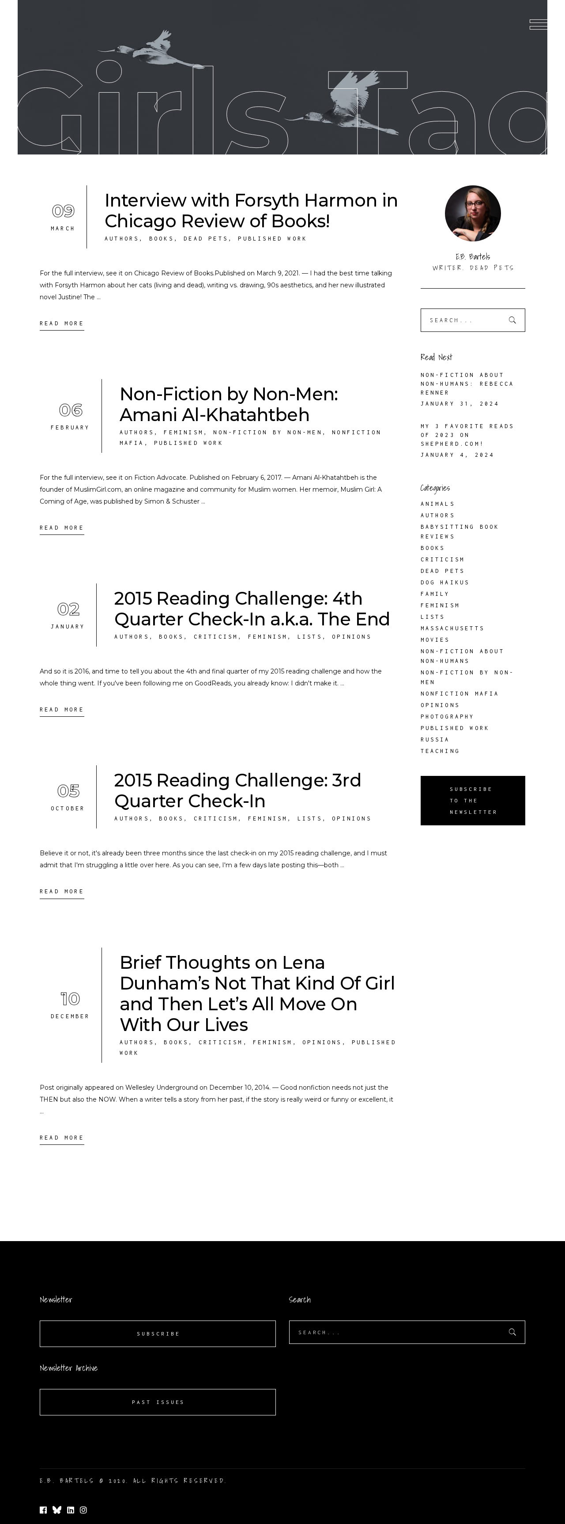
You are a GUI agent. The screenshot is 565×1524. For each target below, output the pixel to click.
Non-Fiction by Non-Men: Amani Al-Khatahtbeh (229, 404)
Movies (435, 639)
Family (435, 594)
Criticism (216, 636)
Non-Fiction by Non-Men (267, 432)
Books (161, 238)
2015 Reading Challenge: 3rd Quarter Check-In (238, 790)
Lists (310, 636)
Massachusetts (453, 628)
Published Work (272, 238)
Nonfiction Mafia (460, 693)
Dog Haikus (445, 582)
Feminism (183, 432)
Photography (448, 716)
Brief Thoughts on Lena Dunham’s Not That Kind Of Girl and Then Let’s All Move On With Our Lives (258, 993)
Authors (122, 238)
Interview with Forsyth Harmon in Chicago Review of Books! (251, 210)
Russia (435, 739)
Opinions (352, 636)
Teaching (440, 751)
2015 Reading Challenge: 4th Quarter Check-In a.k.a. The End (252, 608)
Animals (438, 503)
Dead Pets (206, 238)
